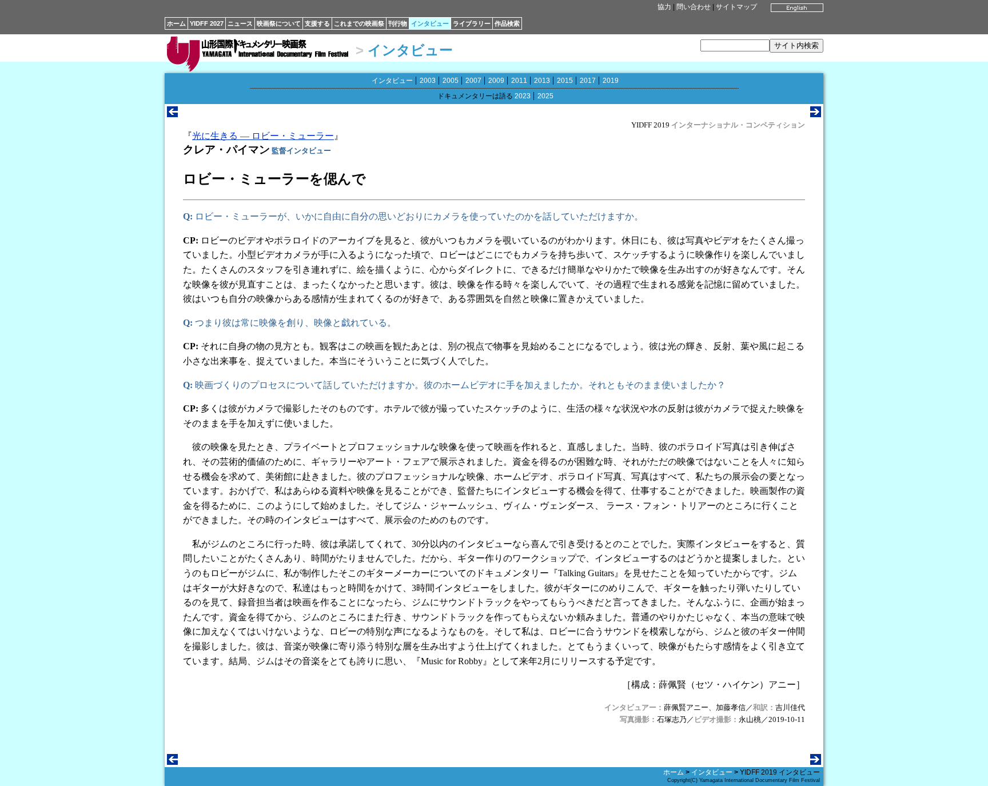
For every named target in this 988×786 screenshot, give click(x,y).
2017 (588, 81)
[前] (172, 114)
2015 (565, 81)
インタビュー (430, 23)
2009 (496, 81)
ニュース (240, 23)
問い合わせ (693, 7)
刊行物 (397, 23)
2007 (473, 81)
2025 (545, 96)
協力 (664, 7)
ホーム (176, 23)
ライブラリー (472, 23)
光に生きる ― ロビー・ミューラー (263, 136)
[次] (815, 114)
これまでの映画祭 (359, 23)
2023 (523, 96)
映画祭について (279, 23)
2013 (542, 81)
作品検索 (507, 23)
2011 (519, 81)
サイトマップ (736, 7)
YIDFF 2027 (207, 23)
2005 (451, 81)
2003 (428, 81)
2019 (611, 81)
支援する (317, 23)
